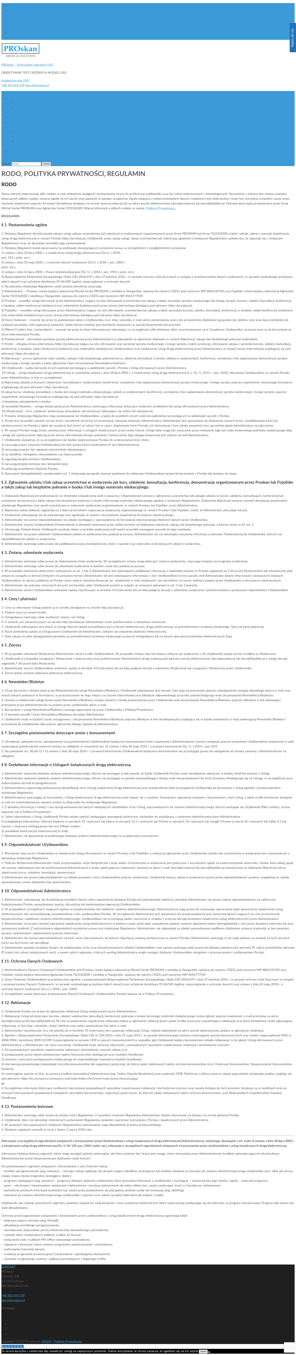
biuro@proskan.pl (37, 85)
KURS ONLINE (18, 5)
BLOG (12, 19)
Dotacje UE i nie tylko (29, 136)
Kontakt (13, 151)
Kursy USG (15, 112)
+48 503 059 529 (12, 85)
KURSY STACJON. (20, 10)
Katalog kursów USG (15, 80)
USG (18, 103)
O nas (12, 93)
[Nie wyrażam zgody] (209, 1352)
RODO (46, 1341)
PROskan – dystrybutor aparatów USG (27, 64)
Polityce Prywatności (160, 208)
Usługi (12, 127)
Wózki (19, 107)
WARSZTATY (17, 15)
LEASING (21, 131)
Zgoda (203, 1351)
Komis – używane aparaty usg (35, 146)
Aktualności (16, 122)
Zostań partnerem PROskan (34, 141)
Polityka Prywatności (68, 1341)
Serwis (12, 117)
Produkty (14, 98)
